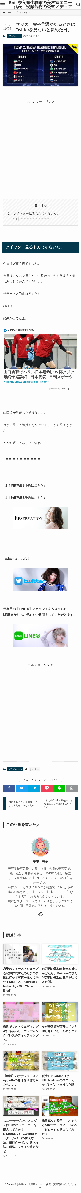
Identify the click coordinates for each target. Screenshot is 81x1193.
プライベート (14, 36)
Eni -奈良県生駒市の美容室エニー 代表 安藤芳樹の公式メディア (40, 5)
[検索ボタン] (78, 4)
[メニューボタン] (2, 4)
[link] (40, 913)
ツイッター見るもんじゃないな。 (36, 213)
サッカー (34, 769)
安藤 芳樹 (40, 861)
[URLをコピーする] (72, 788)
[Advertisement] (40, 145)
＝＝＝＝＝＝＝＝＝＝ (35, 218)
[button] (9, 788)
